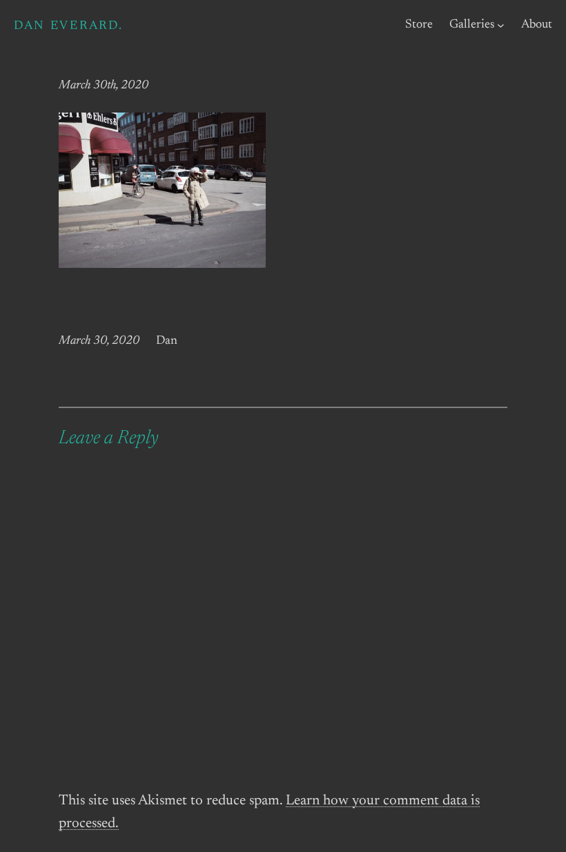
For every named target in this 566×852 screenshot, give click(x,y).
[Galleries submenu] (501, 25)
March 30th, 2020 (103, 85)
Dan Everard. (68, 26)
